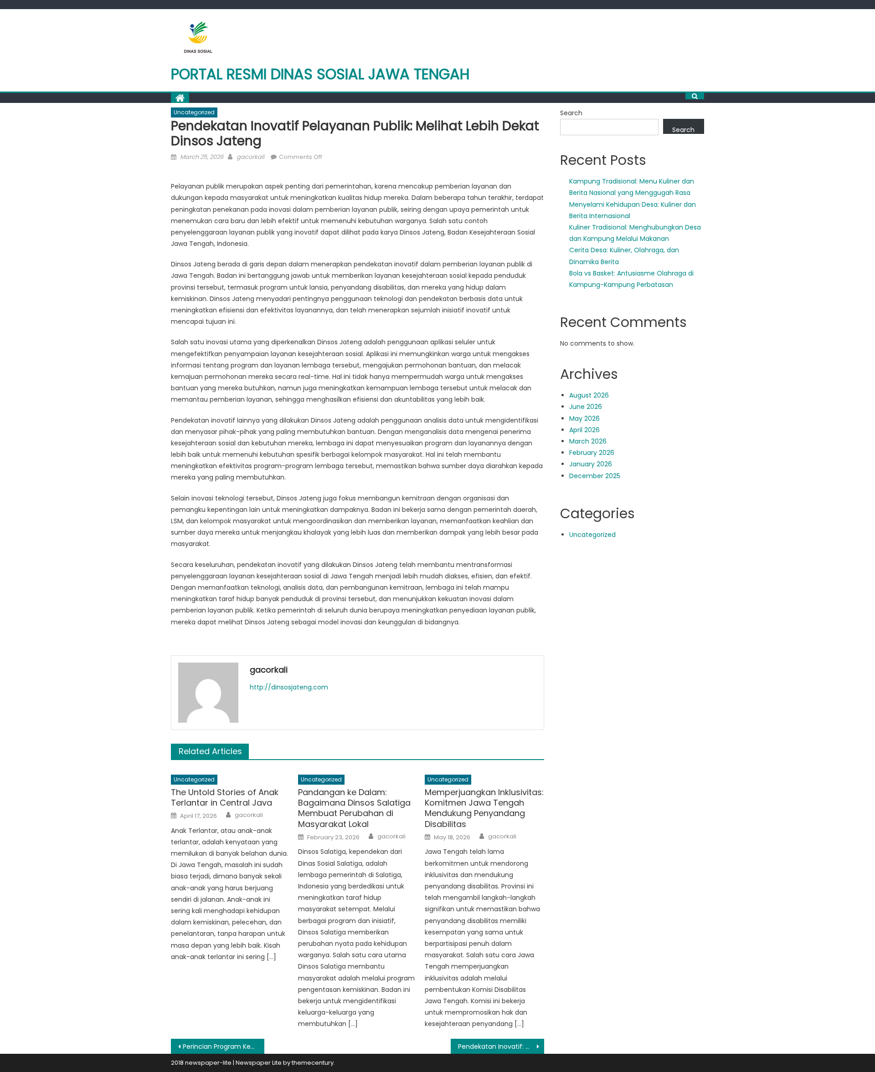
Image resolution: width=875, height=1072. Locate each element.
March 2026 (588, 441)
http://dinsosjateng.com (289, 687)
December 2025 (594, 475)
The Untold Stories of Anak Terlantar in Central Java (224, 797)
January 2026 (590, 464)
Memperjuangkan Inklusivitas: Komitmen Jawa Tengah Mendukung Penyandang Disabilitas (484, 808)
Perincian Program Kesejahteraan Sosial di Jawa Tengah (223, 1046)
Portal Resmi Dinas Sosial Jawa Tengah (320, 74)
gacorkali (250, 157)
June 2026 (585, 406)
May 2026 (584, 418)
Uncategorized (194, 112)
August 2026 (589, 395)
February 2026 (591, 452)
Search (571, 112)
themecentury (313, 1062)
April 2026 (584, 429)
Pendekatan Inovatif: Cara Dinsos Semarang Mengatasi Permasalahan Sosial (501, 1046)
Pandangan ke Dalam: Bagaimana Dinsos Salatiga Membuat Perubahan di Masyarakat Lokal (354, 808)
